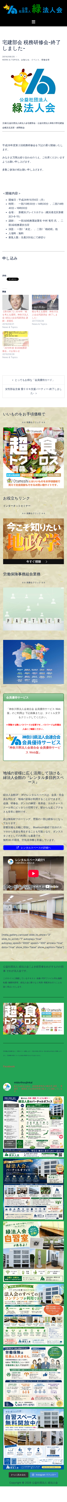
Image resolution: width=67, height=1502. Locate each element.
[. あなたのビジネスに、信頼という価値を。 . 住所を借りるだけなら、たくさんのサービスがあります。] (33, 1126)
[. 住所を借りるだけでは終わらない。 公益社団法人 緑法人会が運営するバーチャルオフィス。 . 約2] (33, 1314)
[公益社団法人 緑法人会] (33, 9)
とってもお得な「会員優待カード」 (35, 379)
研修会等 (45, 60)
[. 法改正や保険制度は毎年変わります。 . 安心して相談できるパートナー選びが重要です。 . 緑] (33, 1376)
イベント (35, 60)
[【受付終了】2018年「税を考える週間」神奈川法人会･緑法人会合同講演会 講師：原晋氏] (15, 302)
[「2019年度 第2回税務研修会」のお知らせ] (15, 338)
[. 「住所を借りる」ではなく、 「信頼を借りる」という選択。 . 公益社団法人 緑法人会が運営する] (33, 1189)
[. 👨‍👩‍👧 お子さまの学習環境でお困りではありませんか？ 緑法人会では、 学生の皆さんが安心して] (33, 1439)
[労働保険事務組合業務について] (33, 608)
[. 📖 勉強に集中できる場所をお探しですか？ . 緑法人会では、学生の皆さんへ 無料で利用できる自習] (33, 1251)
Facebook (9, 1066)
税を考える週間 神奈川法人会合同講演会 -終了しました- (45, 314)
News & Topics (10, 60)
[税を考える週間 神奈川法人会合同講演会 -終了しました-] (45, 302)
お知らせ (25, 60)
